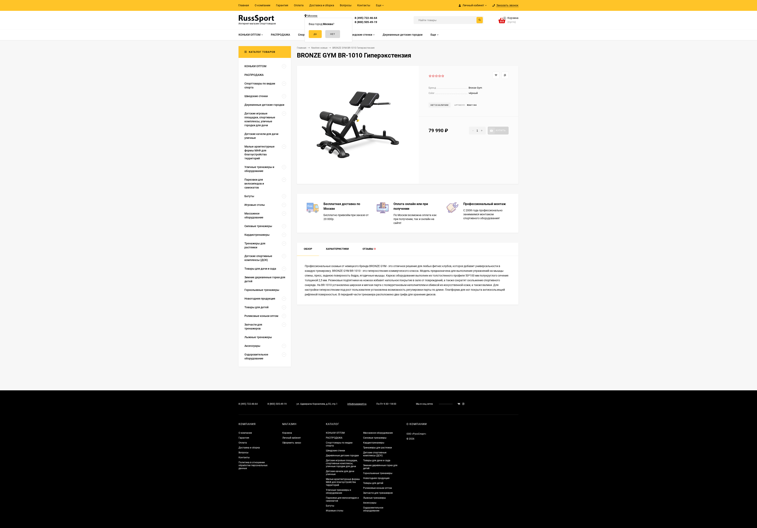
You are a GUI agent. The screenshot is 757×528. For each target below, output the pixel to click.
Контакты (363, 5)
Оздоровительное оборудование (373, 509)
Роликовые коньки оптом (377, 488)
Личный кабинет (291, 437)
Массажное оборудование (378, 432)
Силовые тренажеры (374, 437)
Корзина (287, 432)
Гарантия (282, 5)
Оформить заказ (291, 442)
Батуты (330, 505)
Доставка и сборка (321, 5)
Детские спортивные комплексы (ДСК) (374, 454)
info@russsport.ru (356, 404)
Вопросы (345, 5)
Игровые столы (334, 510)
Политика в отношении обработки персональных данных (253, 465)
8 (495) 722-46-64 (366, 17)
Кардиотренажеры (373, 442)
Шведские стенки (335, 450)
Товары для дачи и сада (376, 460)
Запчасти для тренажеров (378, 493)
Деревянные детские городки (342, 455)
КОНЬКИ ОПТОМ (335, 432)
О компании (262, 5)
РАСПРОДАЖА (334, 437)
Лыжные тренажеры (374, 497)
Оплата (299, 5)
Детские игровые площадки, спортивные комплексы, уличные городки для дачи (341, 463)
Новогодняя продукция (376, 478)
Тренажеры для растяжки (377, 447)
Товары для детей (373, 483)
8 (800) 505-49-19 (366, 22)
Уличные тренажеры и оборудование (338, 491)
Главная (243, 5)
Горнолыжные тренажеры (377, 473)
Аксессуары (369, 502)
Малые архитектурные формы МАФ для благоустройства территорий (343, 482)
